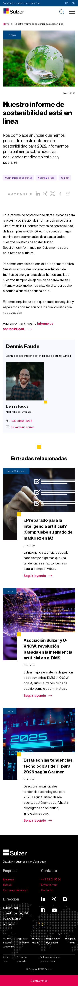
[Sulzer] (15, 854)
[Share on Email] (67, 193)
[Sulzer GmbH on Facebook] (43, 911)
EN (73, 3)
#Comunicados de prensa (18, 177)
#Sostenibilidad (46, 177)
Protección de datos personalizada (50, 959)
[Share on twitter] (52, 193)
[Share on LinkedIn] (38, 193)
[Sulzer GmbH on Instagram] (65, 899)
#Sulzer (65, 177)
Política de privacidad (21, 959)
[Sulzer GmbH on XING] (54, 899)
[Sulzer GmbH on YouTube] (54, 911)
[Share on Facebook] (60, 193)
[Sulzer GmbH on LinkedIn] (43, 899)
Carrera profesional (15, 890)
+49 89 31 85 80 (51, 879)
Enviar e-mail (49, 884)
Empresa (8, 879)
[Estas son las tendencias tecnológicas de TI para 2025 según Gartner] (39, 744)
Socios (7, 884)
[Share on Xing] (45, 193)
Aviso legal (6, 959)
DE (66, 3)
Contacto (47, 890)
